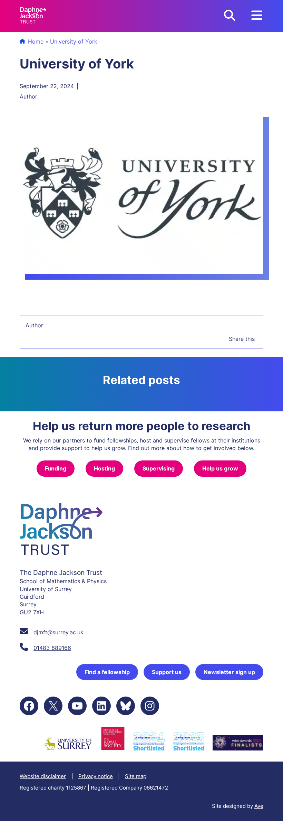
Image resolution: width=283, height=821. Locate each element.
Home (35, 41)
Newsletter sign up (229, 672)
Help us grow (220, 468)
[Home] (33, 16)
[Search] (229, 16)
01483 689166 (52, 647)
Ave (258, 806)
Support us (167, 672)
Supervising (159, 468)
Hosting (104, 468)
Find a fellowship (107, 672)
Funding (55, 468)
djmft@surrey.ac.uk (58, 632)
